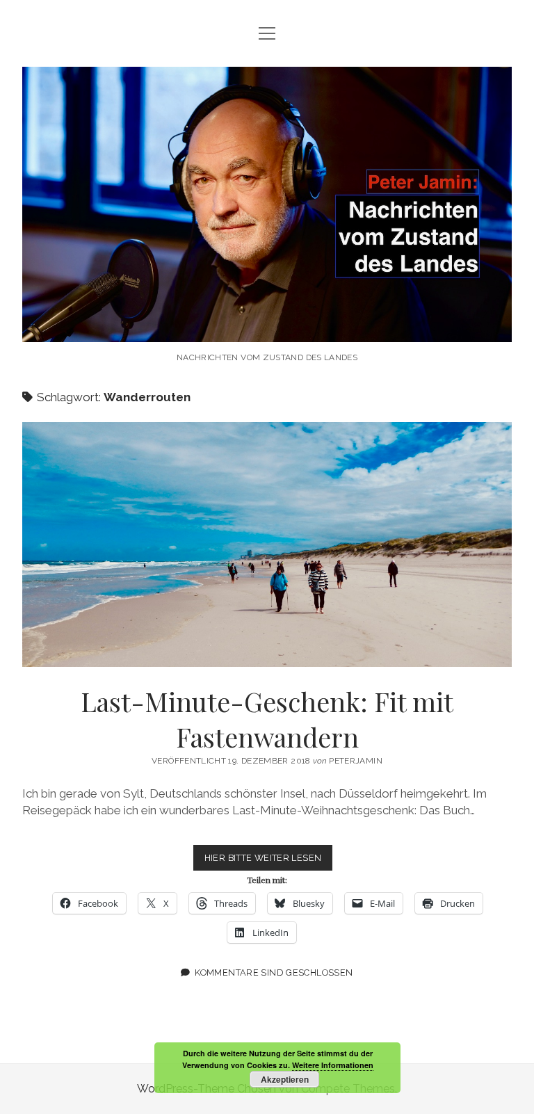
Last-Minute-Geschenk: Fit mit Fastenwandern (267, 544)
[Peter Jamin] (267, 327)
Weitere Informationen (332, 1065)
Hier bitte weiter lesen (268, 861)
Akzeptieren (285, 1079)
